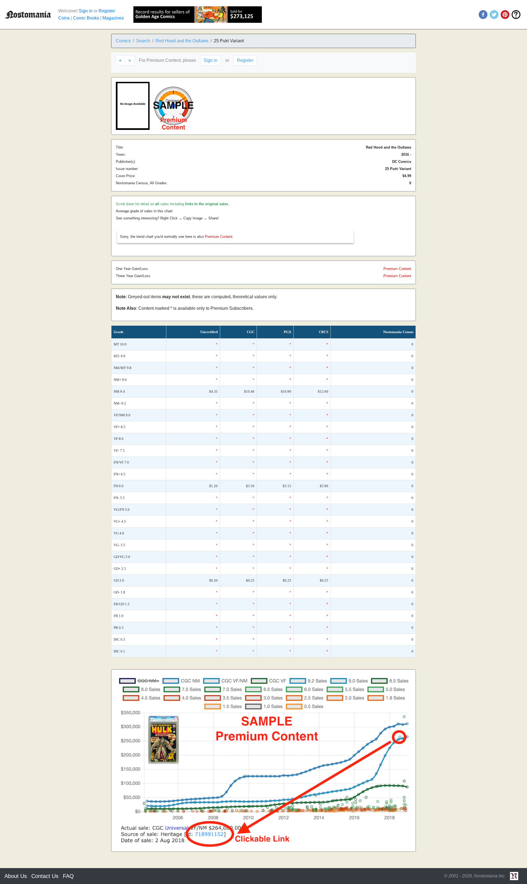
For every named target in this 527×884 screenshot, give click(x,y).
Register (107, 11)
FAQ (68, 876)
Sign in (85, 11)
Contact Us (44, 876)
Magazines (113, 18)
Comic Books (86, 18)
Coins (64, 18)
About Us (15, 876)
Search (143, 40)
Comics (123, 40)
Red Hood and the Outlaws (182, 40)
